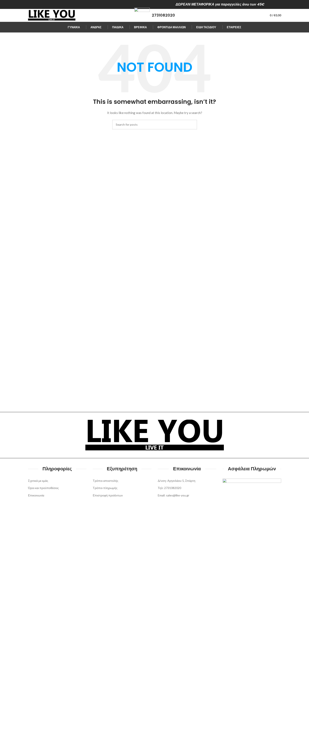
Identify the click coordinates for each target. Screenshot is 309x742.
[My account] (259, 15)
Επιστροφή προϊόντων (108, 495)
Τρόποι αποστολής (105, 480)
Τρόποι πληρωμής (105, 488)
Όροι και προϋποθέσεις (43, 488)
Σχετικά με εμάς (38, 480)
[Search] (251, 15)
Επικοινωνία (36, 495)
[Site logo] (51, 15)
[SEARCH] (192, 124)
